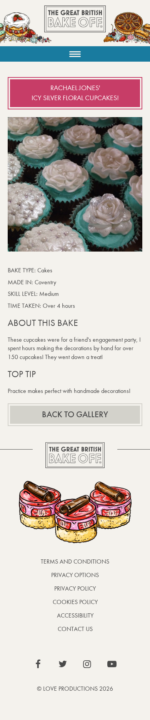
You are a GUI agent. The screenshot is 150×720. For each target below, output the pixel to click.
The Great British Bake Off (75, 25)
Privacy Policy (75, 588)
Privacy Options (75, 575)
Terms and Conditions (75, 561)
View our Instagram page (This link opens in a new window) (87, 664)
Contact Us (75, 629)
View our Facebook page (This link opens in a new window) (38, 664)
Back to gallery (75, 415)
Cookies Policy (75, 602)
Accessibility (75, 615)
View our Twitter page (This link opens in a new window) (62, 664)
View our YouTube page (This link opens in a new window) (112, 664)
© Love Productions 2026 (75, 688)
